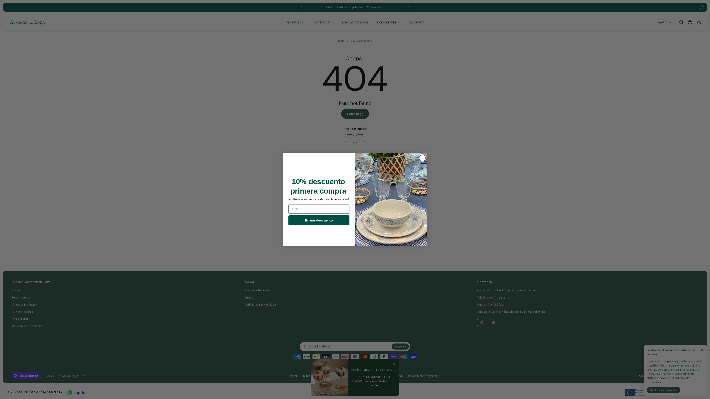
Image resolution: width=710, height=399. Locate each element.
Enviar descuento (319, 220)
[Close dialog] (422, 158)
